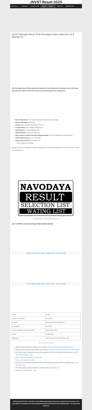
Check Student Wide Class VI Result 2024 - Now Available (46, 253)
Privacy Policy (59, 403)
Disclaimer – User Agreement (71, 403)
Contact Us (46, 405)
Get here (56, 368)
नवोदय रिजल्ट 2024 (70, 6)
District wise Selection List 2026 (25, 360)
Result (50, 6)
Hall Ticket (14, 6)
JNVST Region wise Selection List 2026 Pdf (28, 357)
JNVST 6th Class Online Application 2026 (60, 347)
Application (60, 6)
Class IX (44, 6)
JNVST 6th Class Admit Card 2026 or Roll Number (64, 349)
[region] (46, 19)
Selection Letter (35, 6)
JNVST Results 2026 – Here (27, 370)
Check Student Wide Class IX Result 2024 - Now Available (46, 284)
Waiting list (25, 6)
